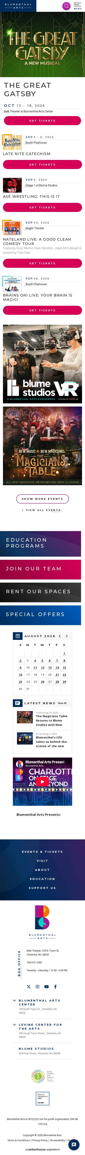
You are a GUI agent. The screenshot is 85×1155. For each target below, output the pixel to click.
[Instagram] (38, 987)
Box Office (19, 963)
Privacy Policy (40, 1140)
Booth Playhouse (36, 142)
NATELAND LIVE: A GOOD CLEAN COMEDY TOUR (37, 241)
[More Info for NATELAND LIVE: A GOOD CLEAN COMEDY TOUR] (12, 228)
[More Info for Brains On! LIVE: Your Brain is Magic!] (12, 284)
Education (42, 879)
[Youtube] (46, 987)
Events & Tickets (42, 852)
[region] (42, 663)
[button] (78, 6)
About (42, 870)
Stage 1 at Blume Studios (41, 185)
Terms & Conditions (19, 1140)
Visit (42, 861)
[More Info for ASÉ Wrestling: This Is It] (12, 185)
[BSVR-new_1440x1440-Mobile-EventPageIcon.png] (42, 364)
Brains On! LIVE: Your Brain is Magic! (38, 297)
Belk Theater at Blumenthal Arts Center (28, 111)
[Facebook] (55, 987)
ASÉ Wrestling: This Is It (31, 196)
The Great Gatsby (28, 89)
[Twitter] (29, 987)
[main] (42, 425)
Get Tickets (42, 120)
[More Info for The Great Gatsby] (42, 44)
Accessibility (57, 1140)
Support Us (42, 888)
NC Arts (42, 1076)
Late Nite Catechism (27, 154)
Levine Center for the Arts (40, 1026)
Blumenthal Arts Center (40, 1002)
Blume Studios (36, 1049)
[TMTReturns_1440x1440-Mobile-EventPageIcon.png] (42, 446)
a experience (42, 1149)
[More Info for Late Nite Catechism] (12, 142)
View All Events (43, 510)
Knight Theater (35, 228)
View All (62, 703)
